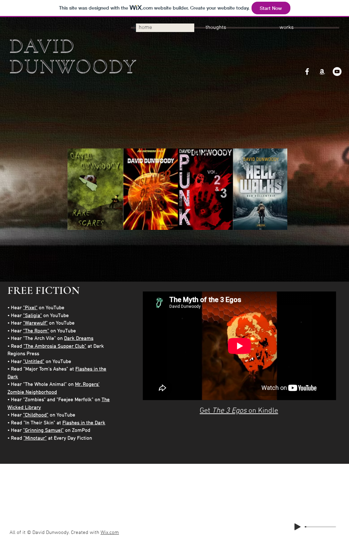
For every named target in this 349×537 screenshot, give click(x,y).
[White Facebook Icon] (307, 71)
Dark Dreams (78, 338)
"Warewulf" (35, 323)
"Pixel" (30, 308)
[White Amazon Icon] (322, 71)
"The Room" (36, 331)
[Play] (297, 526)
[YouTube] (337, 71)
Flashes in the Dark (83, 423)
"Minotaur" (35, 438)
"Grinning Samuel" (43, 430)
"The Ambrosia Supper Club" (55, 346)
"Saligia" (32, 316)
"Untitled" (33, 362)
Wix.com (110, 533)
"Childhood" (35, 415)
